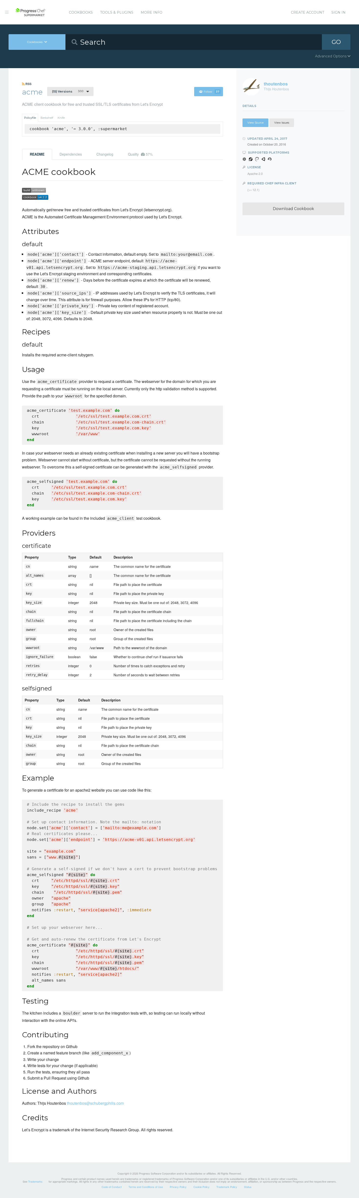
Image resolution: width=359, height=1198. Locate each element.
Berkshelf (47, 117)
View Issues (281, 122)
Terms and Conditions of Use (145, 1187)
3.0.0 (67, 91)
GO (336, 41)
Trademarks (35, 1181)
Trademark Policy (226, 1187)
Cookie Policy (201, 1187)
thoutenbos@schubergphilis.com (95, 1103)
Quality (140, 154)
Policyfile (30, 117)
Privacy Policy (178, 1187)
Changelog (104, 154)
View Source (255, 122)
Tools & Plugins (116, 12)
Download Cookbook (293, 208)
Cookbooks (81, 12)
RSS (28, 84)
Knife (61, 117)
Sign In (338, 12)
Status (248, 1187)
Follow (211, 91)
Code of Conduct (112, 1187)
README (37, 154)
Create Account (307, 12)
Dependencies (71, 154)
